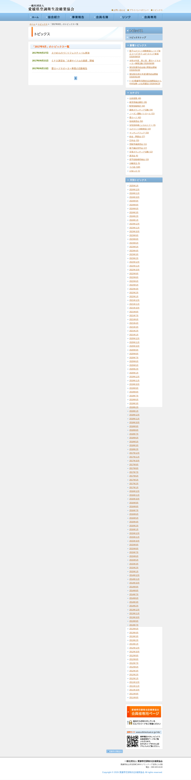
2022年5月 (133, 285)
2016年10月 (134, 499)
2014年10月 (134, 583)
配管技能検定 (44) (137, 106)
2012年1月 (133, 678)
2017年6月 (133, 476)
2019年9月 (133, 388)
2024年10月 (134, 197)
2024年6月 (133, 208)
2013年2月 (133, 640)
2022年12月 (134, 262)
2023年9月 (133, 235)
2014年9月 (133, 587)
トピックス (158, 10)
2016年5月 (133, 518)
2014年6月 (133, 598)
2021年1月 (133, 335)
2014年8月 (133, 590)
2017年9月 (133, 464)
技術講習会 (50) (136, 121)
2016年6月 (133, 514)
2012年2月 (133, 674)
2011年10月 (134, 690)
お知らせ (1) (134, 171)
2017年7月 (133, 472)
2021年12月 (134, 300)
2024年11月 (134, 193)
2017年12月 (134, 453)
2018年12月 (134, 415)
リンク (126, 17)
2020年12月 (134, 338)
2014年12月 (134, 575)
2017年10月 (134, 461)
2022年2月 (133, 293)
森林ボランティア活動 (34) (141, 110)
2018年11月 (134, 419)
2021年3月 (133, 327)
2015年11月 (134, 537)
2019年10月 (134, 384)
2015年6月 (133, 556)
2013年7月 (133, 625)
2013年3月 (133, 636)
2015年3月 (133, 564)
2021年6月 (133, 319)
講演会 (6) (133, 156)
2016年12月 (134, 491)
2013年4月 (133, 633)
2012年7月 (133, 663)
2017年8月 (133, 468)
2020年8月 (133, 354)
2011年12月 (134, 682)
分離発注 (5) (134, 163)
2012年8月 (133, 659)
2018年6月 (133, 438)
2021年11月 (134, 304)
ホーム (34, 17)
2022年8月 (133, 277)
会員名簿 (102, 17)
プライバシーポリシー (139, 10)
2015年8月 (133, 549)
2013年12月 (134, 610)
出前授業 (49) (135, 98)
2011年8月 (133, 697)
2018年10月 (134, 422)
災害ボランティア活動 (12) (141, 152)
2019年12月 (134, 377)
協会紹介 (53, 17)
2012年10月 (134, 652)
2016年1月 (133, 529)
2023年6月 (133, 243)
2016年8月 (133, 506)
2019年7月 (133, 396)
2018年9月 (133, 426)
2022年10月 (134, 270)
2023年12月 (134, 224)
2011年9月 (133, 694)
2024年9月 (133, 201)
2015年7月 (133, 552)
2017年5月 (133, 480)
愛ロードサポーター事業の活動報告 (69, 68)
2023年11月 (134, 228)
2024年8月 (133, 205)
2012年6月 (133, 667)
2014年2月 (133, 606)
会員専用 (150, 17)
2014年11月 (134, 579)
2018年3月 (133, 445)
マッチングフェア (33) (139, 133)
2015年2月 (133, 568)
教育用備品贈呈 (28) (138, 102)
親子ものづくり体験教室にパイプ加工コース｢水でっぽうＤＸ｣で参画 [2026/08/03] (144, 54)
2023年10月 (134, 231)
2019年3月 (133, 403)
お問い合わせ (119, 10)
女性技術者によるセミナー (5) (142, 125)
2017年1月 (133, 487)
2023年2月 (133, 258)
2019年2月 (133, 407)
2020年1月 (133, 373)
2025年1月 (133, 186)
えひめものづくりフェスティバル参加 (70, 53)
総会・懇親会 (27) (137, 136)
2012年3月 (133, 671)
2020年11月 (134, 342)
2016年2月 (133, 526)
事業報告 (78, 17)
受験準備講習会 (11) (138, 144)
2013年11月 (134, 613)
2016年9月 (133, 503)
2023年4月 (133, 251)
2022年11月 (134, 266)
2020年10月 (134, 346)
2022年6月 (133, 281)
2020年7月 (133, 358)
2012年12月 (134, 648)
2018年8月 (133, 430)
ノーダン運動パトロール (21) (142, 113)
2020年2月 (133, 369)
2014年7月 (133, 594)
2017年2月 (133, 484)
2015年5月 (133, 560)
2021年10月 (134, 308)
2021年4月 (133, 323)
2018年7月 (133, 434)
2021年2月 (133, 331)
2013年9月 (133, 621)
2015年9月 (133, 545)
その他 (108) (134, 167)
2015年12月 (134, 533)
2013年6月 (133, 629)
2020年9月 (133, 350)
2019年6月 (133, 399)
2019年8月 (133, 392)
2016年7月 (133, 510)
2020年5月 (133, 365)
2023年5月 (133, 247)
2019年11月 (134, 380)
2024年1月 (133, 220)
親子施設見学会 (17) (138, 148)
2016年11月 (134, 495)
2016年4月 (133, 522)
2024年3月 (133, 212)
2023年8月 (133, 239)
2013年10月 (134, 617)
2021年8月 (133, 312)
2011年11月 (134, 686)
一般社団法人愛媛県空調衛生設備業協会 (51, 8)
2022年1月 (133, 296)
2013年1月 (133, 644)
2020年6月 (133, 361)
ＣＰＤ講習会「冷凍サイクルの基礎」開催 (72, 60)
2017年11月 (134, 457)
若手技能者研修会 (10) (139, 159)
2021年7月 (133, 315)
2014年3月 (133, 602)
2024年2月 (133, 216)
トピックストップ (137, 37)
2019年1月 (133, 411)
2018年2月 (133, 449)
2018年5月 (133, 442)
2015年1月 (133, 571)
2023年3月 (133, 254)
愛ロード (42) (135, 117)
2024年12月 (134, 189)
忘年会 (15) (134, 140)
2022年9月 (133, 273)
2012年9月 (133, 655)
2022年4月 (133, 289)
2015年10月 (134, 541)
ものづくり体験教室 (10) (140, 129)
